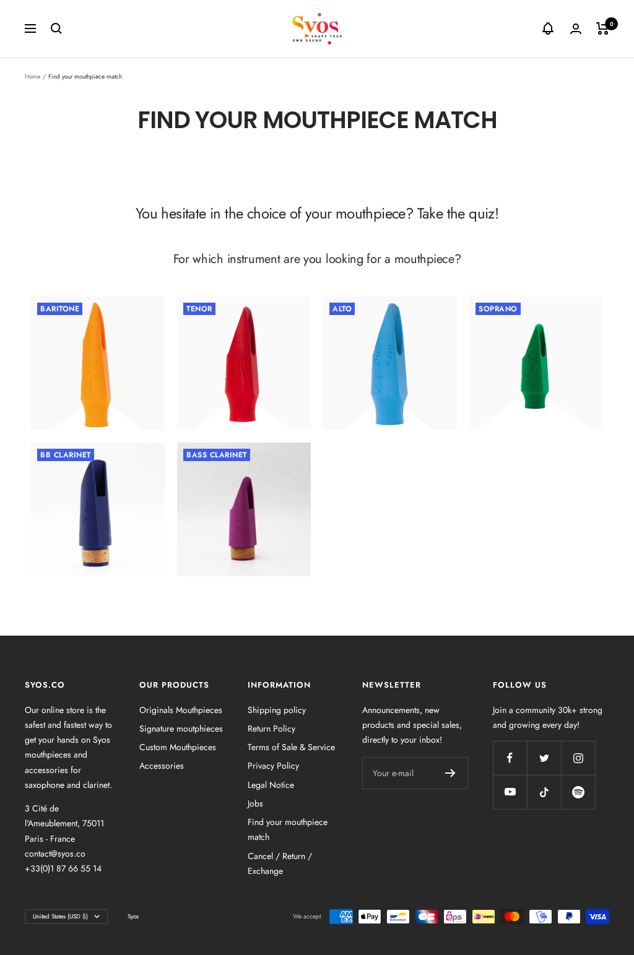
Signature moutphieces (181, 728)
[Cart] (602, 28)
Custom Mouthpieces (177, 747)
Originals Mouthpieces (180, 710)
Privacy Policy (273, 765)
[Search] (56, 28)
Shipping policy (277, 710)
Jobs (255, 803)
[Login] (575, 29)
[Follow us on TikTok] (544, 792)
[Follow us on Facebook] (510, 758)
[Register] (450, 773)
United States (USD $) (60, 916)
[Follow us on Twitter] (544, 758)
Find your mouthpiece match (288, 829)
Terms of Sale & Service (291, 747)
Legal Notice (271, 785)
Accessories (161, 765)
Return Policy (271, 728)
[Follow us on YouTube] (510, 792)
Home (32, 76)
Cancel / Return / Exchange (280, 863)
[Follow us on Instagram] (578, 758)
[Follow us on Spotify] (578, 792)
